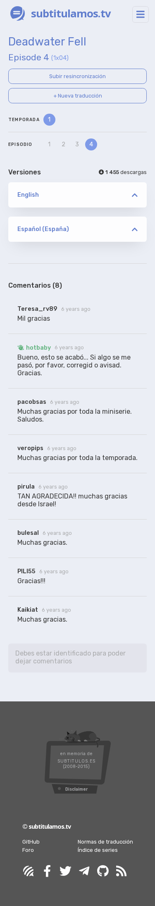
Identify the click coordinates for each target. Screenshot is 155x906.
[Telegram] (84, 871)
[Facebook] (47, 871)
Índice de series (98, 850)
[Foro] (28, 871)
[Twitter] (66, 871)
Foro (28, 850)
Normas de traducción (105, 842)
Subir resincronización (77, 76)
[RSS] (121, 871)
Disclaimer (76, 789)
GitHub (31, 842)
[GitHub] (103, 871)
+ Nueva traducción (77, 96)
